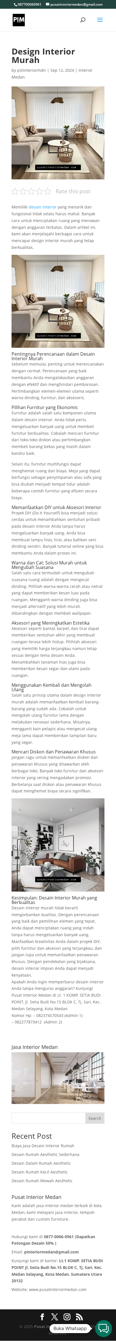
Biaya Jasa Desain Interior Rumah (43, 1145)
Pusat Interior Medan (54, 1326)
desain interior (42, 207)
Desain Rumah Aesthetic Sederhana (45, 1154)
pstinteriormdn (31, 70)
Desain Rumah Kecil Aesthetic (40, 1172)
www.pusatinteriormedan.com (57, 1289)
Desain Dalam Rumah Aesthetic (41, 1163)
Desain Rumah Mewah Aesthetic (42, 1180)
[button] (103, 1328)
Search (94, 1118)
